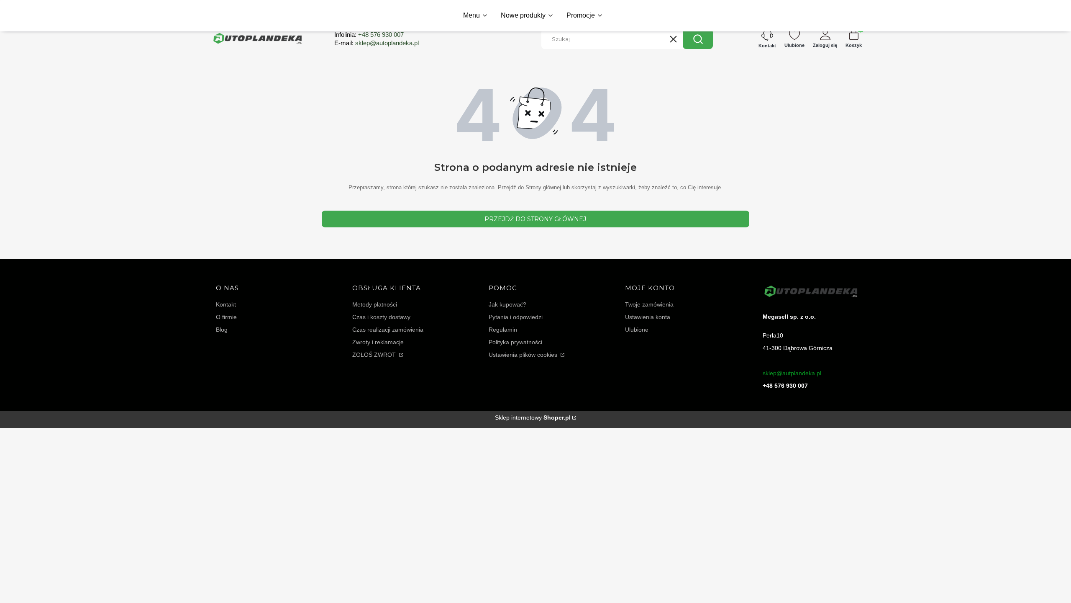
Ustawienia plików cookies (524, 354)
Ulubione (636, 329)
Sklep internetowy (533, 417)
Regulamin (503, 329)
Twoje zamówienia (649, 304)
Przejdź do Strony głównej (535, 219)
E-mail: (376, 42)
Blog (222, 329)
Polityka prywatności (515, 342)
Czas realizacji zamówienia (387, 329)
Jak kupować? (507, 304)
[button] (698, 39)
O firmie (226, 317)
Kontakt (226, 304)
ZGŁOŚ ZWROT (374, 354)
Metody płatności (374, 304)
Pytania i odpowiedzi (516, 317)
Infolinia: (369, 34)
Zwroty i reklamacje (378, 342)
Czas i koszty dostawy (381, 317)
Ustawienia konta (647, 317)
